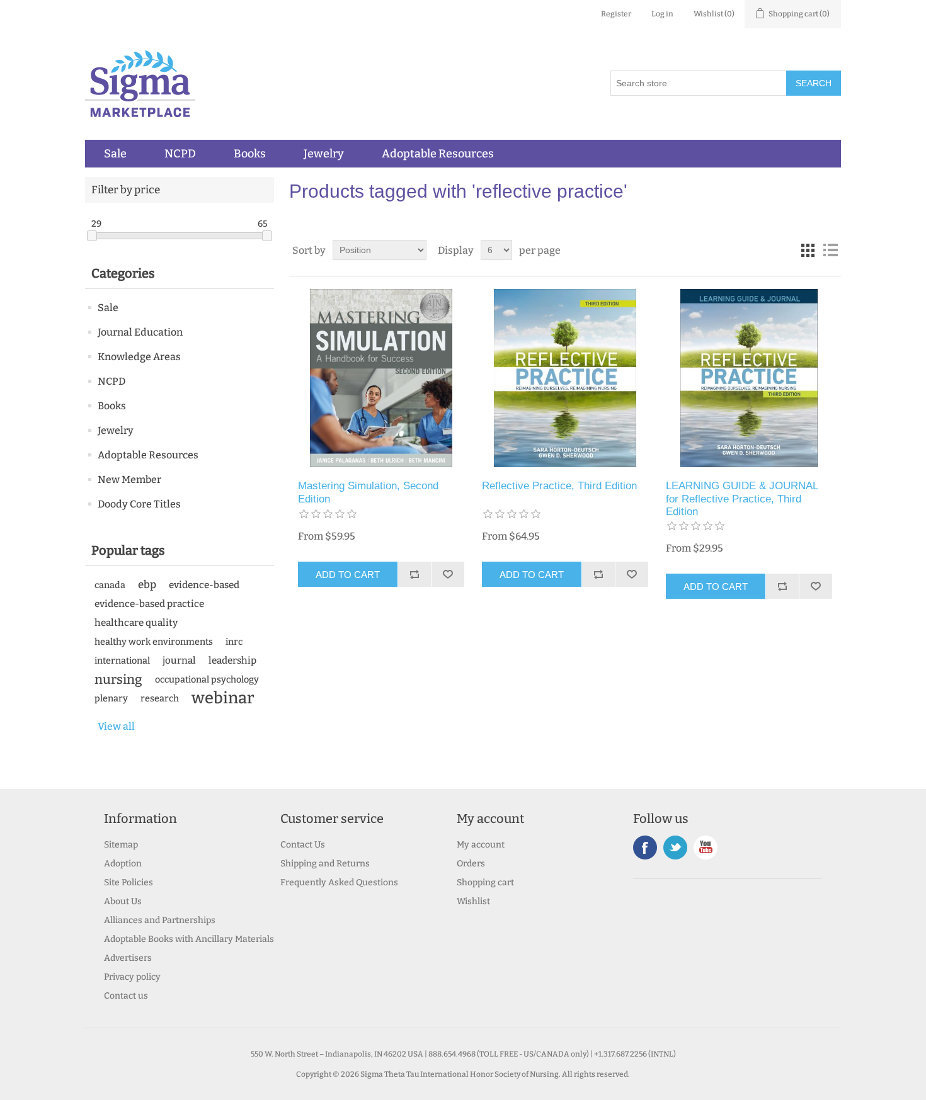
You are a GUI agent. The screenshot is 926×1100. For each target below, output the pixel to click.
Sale (115, 153)
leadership (232, 660)
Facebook (645, 847)
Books (250, 153)
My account (481, 844)
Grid (807, 250)
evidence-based (204, 585)
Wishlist (473, 901)
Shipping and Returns (325, 863)
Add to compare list (414, 574)
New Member (129, 479)
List (830, 250)
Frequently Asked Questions (339, 882)
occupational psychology (207, 679)
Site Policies (128, 882)
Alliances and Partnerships (159, 920)
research (159, 698)
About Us (123, 901)
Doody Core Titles (139, 504)
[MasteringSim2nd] (381, 378)
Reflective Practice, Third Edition (559, 486)
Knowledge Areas (139, 357)
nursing (118, 679)
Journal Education (140, 332)
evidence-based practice (149, 604)
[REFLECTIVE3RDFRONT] (565, 378)
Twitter (675, 847)
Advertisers (128, 958)
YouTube (705, 847)
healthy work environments (153, 641)
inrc (234, 641)
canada (109, 585)
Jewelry (324, 153)
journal (179, 660)
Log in (662, 13)
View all (116, 726)
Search (814, 83)
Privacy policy (132, 977)
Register (616, 13)
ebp (147, 584)
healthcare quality (136, 622)
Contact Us (302, 844)
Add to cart (348, 574)
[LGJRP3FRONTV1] (749, 378)
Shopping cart (485, 882)
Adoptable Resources (438, 153)
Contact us (126, 995)
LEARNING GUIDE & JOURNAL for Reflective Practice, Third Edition (742, 499)
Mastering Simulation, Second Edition (368, 492)
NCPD (180, 153)
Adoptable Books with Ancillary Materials (189, 939)
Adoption (123, 863)
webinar (222, 698)
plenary (111, 698)
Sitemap (121, 844)
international (122, 660)
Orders (471, 863)
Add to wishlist (447, 574)
